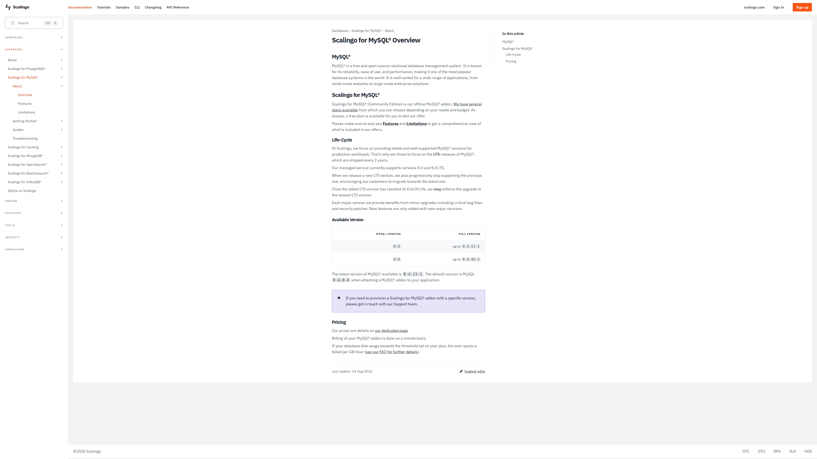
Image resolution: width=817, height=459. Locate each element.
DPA (777, 451)
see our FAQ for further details (392, 351)
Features (25, 103)
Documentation (80, 7)
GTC (745, 451)
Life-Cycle (513, 54)
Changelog (153, 7)
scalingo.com (754, 7)
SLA (792, 451)
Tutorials (104, 7)
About (389, 30)
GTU (761, 451)
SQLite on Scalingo (22, 190)
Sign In (778, 7)
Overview (25, 95)
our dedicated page (391, 330)
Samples (122, 7)
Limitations (26, 112)
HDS (808, 451)
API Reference (178, 7)
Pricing (511, 61)
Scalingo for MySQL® (366, 30)
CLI (137, 7)
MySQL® (508, 42)
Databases (340, 30)
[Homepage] (17, 7)
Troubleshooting (25, 138)
